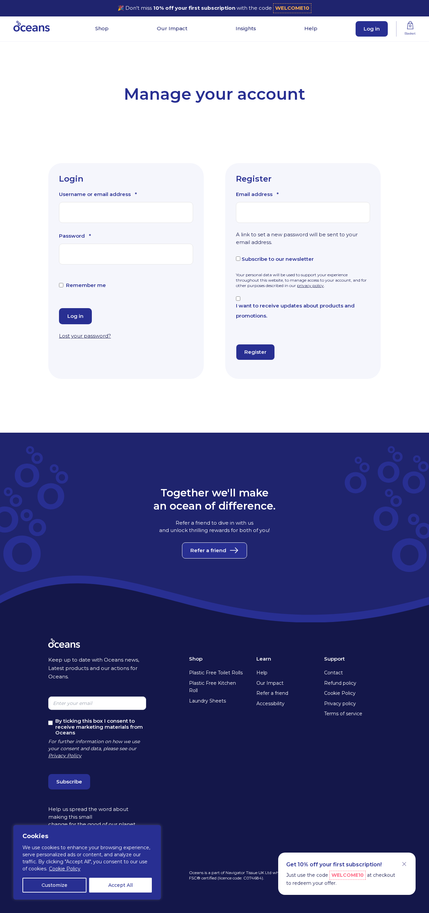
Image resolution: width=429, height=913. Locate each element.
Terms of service (343, 714)
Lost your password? (85, 336)
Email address (257, 195)
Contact (333, 673)
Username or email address (98, 195)
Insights (246, 28)
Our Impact (172, 28)
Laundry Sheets (207, 701)
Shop (102, 28)
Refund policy (340, 683)
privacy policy (310, 285)
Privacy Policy (64, 756)
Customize (54, 885)
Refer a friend (208, 550)
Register (255, 352)
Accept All (120, 885)
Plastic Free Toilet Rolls (216, 673)
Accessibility (270, 704)
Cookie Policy (64, 869)
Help (310, 28)
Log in (372, 29)
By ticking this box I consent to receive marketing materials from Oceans (99, 726)
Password (75, 237)
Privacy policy (340, 704)
